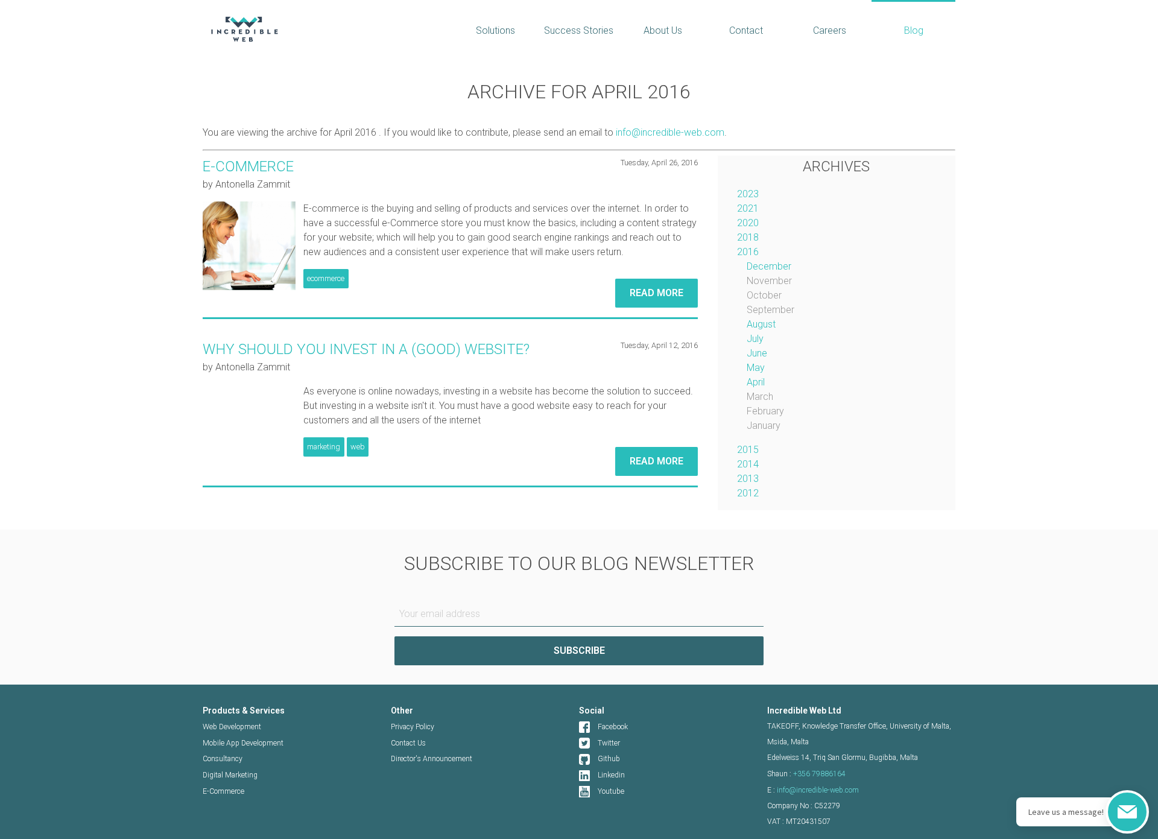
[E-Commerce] (249, 245)
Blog (913, 30)
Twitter (609, 743)
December (769, 266)
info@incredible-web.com (670, 132)
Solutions (495, 30)
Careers (829, 30)
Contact (746, 30)
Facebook (613, 727)
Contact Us (408, 743)
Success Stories (578, 30)
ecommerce (325, 278)
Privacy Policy (412, 727)
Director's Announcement (431, 759)
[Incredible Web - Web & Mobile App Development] (318, 29)
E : (813, 790)
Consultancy (222, 759)
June (757, 353)
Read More (656, 293)
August (761, 324)
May (756, 367)
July (755, 338)
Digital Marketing (230, 775)
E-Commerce (223, 791)
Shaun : (806, 774)
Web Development (232, 727)
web (357, 446)
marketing (323, 446)
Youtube (611, 791)
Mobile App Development (243, 743)
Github (609, 759)
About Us (663, 30)
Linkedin (611, 775)
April (756, 382)
